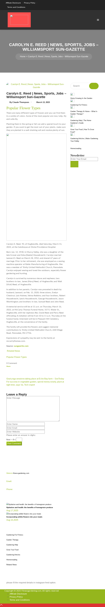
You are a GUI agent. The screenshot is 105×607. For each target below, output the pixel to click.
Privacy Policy (29, 3)
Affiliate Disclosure (13, 3)
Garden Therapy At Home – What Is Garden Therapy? (83, 112)
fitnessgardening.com (17, 473)
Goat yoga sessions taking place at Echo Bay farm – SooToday (35, 379)
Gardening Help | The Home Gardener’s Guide (80, 121)
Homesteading (75, 148)
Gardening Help (12, 545)
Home (22, 56)
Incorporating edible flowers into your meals (24, 517)
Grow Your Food (12, 550)
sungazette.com (21, 346)
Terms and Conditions (16, 7)
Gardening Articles (13, 555)
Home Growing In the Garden (81, 98)
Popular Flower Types (16, 357)
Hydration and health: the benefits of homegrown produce (29, 507)
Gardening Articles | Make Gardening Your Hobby (84, 140)
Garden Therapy (12, 540)
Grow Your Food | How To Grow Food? (82, 131)
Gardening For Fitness (78, 105)
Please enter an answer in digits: (21, 435)
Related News (13, 351)
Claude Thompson (20, 102)
